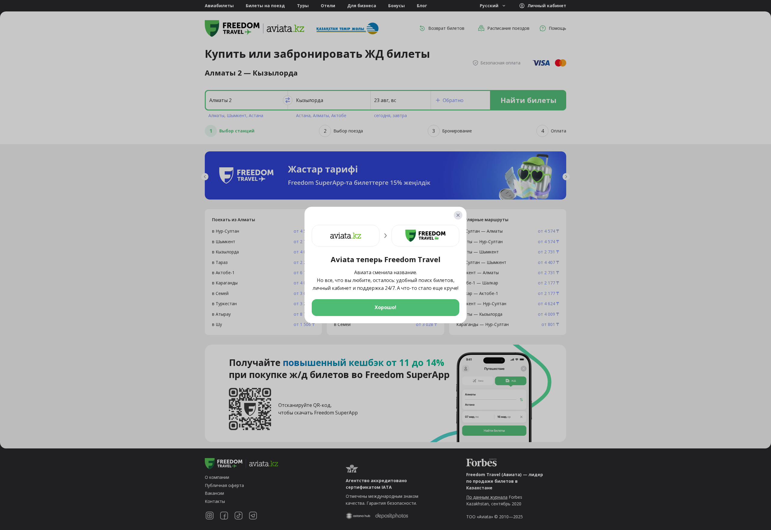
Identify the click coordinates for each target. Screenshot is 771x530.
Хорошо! (385, 307)
